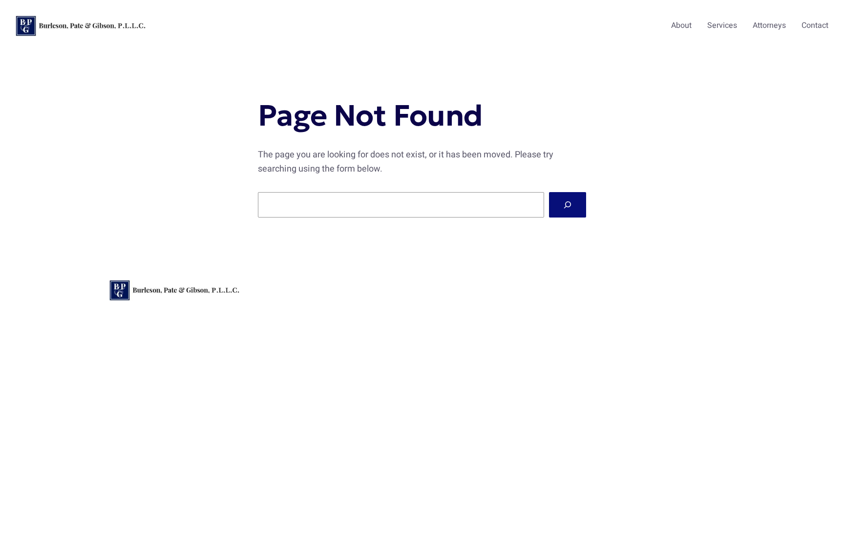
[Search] (567, 205)
